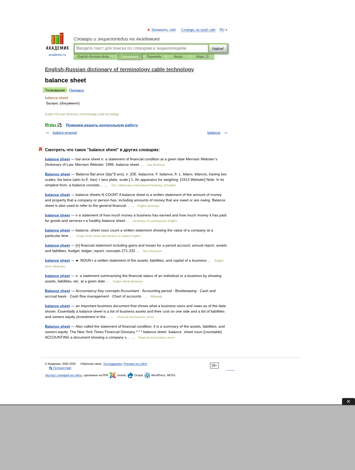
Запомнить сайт (164, 30)
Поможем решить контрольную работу (102, 125)
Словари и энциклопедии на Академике (117, 39)
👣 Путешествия (60, 367)
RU (222, 30)
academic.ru (57, 55)
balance (213, 132)
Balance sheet (57, 174)
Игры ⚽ (202, 56)
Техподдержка (112, 363)
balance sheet (57, 159)
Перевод (76, 90)
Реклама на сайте (135, 363)
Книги (178, 56)
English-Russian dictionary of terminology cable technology (95, 56)
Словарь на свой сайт (198, 30)
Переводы (154, 56)
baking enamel (65, 132)
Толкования (129, 56)
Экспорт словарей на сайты (63, 375)
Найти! (218, 49)
